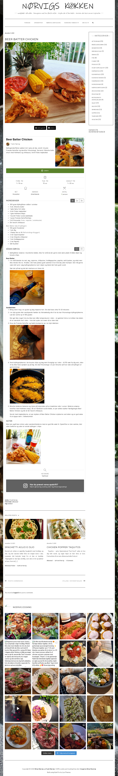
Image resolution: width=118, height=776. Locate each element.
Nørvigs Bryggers (53, 22)
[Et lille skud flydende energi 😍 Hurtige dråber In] (45, 654)
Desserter (95, 48)
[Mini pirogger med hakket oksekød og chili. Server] (45, 681)
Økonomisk (96, 91)
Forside (27, 22)
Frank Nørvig (13, 500)
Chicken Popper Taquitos (63, 547)
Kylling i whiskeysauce (72, 581)
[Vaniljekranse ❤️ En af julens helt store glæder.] (100, 654)
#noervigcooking (60, 487)
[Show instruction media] (76, 249)
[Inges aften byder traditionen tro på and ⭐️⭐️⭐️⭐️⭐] (45, 708)
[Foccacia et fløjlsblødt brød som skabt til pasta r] (73, 708)
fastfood (10, 503)
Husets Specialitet (98, 68)
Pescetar (95, 94)
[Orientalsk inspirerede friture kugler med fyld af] (18, 736)
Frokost (13, 565)
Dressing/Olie (97, 51)
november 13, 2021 (10, 543)
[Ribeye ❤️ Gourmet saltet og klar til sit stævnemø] (45, 736)
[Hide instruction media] (81, 249)
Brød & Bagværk (98, 44)
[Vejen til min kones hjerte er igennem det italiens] (73, 654)
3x (82, 200)
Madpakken (96, 81)
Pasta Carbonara (15, 581)
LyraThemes (66, 772)
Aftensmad (15, 501)
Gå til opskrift (41, 128)
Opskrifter (38, 22)
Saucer (94, 106)
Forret (94, 61)
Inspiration (96, 71)
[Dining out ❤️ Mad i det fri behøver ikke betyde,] (100, 736)
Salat (94, 103)
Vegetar (95, 119)
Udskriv (52, 128)
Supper (94, 113)
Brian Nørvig (39, 769)
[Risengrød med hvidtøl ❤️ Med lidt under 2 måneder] (100, 708)
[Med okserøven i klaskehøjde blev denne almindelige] (73, 626)
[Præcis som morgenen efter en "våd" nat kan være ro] (45, 626)
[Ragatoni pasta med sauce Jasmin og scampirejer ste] (18, 654)
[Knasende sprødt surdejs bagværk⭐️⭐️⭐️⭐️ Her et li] (73, 681)
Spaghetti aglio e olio (19, 547)
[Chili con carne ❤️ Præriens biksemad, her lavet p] (73, 736)
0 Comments (69, 560)
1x (73, 200)
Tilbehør (95, 116)
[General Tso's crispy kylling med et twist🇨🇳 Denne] (100, 681)
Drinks (94, 54)
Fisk (93, 58)
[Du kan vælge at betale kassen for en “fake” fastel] (100, 626)
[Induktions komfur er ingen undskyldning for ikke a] (18, 708)
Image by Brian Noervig (88, 769)
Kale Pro (57, 772)
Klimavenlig (96, 74)
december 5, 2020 (51, 543)
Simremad (95, 109)
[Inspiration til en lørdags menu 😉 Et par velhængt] (18, 681)
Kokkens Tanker (70, 22)
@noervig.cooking (41, 487)
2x (77, 200)
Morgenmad (96, 84)
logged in (16, 593)
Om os (84, 22)
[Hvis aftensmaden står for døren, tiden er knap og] (18, 626)
